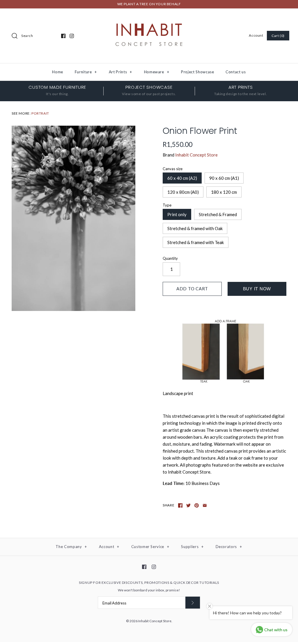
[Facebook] (63, 36)
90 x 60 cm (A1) (224, 178)
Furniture (86, 72)
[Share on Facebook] (180, 505)
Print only (177, 214)
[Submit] (192, 603)
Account (256, 35)
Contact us (236, 72)
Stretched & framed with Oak (195, 228)
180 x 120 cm (224, 192)
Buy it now (257, 288)
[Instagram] (72, 36)
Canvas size (172, 168)
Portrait (40, 113)
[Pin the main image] (196, 505)
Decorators (229, 546)
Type (167, 205)
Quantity (170, 258)
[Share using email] (205, 505)
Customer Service (150, 546)
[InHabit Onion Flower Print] (73, 218)
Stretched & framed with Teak (195, 242)
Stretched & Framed (218, 214)
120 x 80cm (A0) (183, 192)
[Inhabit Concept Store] (149, 17)
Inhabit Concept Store (196, 154)
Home (57, 72)
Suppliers (192, 546)
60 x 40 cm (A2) (182, 178)
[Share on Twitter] (188, 505)
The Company (71, 546)
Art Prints (120, 72)
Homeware (156, 72)
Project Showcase (197, 72)
